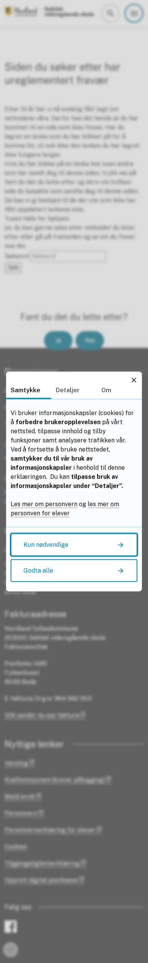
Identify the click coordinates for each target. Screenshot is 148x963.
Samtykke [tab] (25, 390)
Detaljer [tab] (68, 390)
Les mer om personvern (44, 504)
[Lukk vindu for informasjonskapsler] (133, 379)
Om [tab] (106, 390)
